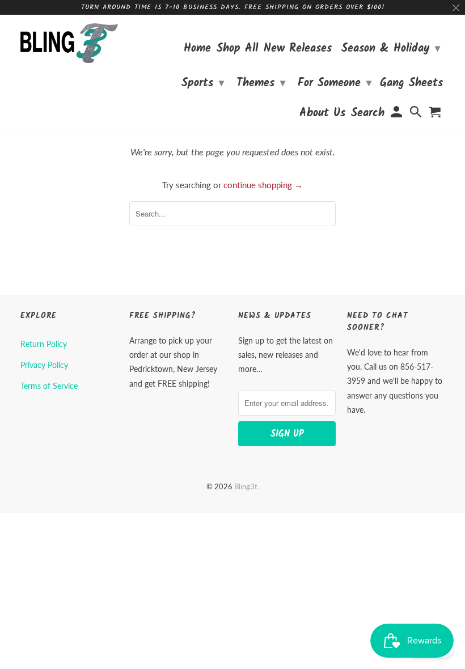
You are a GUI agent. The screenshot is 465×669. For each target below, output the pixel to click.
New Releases (298, 50)
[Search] (417, 114)
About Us (322, 114)
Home (197, 50)
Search (367, 114)
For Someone (334, 83)
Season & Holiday (390, 49)
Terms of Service (49, 386)
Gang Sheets (411, 84)
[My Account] (397, 114)
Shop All (237, 50)
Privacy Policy (44, 365)
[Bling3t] (69, 43)
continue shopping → (263, 185)
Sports (202, 83)
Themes (260, 83)
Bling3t (245, 486)
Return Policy (43, 344)
